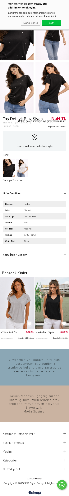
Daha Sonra (30, 22)
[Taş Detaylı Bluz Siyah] (9, 168)
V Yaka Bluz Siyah (45, 332)
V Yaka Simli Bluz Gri (11, 332)
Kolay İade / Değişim (15, 255)
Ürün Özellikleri (12, 193)
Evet (51, 22)
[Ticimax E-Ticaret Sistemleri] (34, 493)
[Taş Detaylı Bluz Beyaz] (22, 168)
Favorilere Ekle (29, 324)
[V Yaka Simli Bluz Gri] (17, 303)
